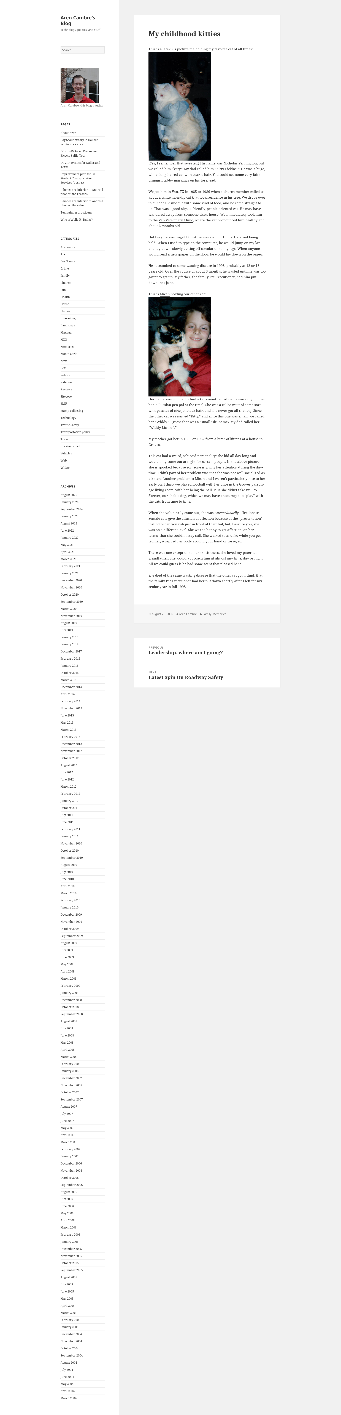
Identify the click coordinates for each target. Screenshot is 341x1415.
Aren (64, 254)
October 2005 (70, 1263)
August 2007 (69, 1106)
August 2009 (69, 943)
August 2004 (69, 1363)
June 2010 (67, 879)
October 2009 (70, 929)
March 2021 (69, 559)
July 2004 (67, 1370)
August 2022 (69, 523)
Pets (63, 368)
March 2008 (69, 1057)
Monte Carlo (69, 354)
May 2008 (67, 1042)
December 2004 (71, 1334)
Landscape (68, 325)
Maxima (66, 332)
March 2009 (69, 978)
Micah (165, 294)
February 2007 (70, 1149)
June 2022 (67, 530)
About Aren (68, 133)
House (65, 304)
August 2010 (69, 865)
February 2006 (70, 1235)
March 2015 (69, 680)
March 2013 (69, 730)
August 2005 (69, 1277)
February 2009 (70, 986)
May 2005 (67, 1299)
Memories (67, 347)
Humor (65, 311)
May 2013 (67, 722)
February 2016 (70, 658)
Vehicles (66, 453)
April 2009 (68, 971)
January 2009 (70, 993)
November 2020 (71, 587)
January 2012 (70, 801)
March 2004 (69, 1398)
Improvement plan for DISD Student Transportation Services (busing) (80, 178)
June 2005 (67, 1291)
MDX (64, 340)
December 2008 (71, 1000)
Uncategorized (70, 446)
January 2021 (70, 573)
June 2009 (67, 957)
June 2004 (67, 1377)
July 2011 (67, 815)
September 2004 (72, 1355)
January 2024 (70, 516)
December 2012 (71, 744)
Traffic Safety (70, 425)
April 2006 (68, 1220)
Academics (68, 247)
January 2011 (70, 836)
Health (65, 297)
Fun (63, 290)
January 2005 (70, 1327)
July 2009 (67, 950)
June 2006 (67, 1206)
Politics (65, 375)
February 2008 (70, 1064)
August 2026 (69, 495)
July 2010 (67, 872)
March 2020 (69, 609)
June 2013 (67, 715)
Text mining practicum (76, 212)
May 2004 (67, 1384)
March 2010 (69, 893)
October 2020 (70, 594)
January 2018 (70, 644)
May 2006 (67, 1213)
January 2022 (70, 538)
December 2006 (71, 1163)
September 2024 (72, 509)
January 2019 (70, 637)
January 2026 (70, 502)
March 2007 (69, 1142)
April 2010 (68, 886)
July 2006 (67, 1199)
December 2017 (71, 651)
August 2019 (69, 623)
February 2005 (70, 1320)
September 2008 (72, 1014)
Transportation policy (75, 432)
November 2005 (71, 1256)
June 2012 (67, 779)
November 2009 (71, 922)
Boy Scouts (68, 261)
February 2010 (70, 900)
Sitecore (66, 396)
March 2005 (69, 1313)
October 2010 (70, 850)
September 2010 (72, 858)
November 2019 (71, 616)
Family (65, 276)
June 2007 (67, 1121)
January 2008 (70, 1071)
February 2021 (70, 566)
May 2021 (67, 545)
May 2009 (67, 964)
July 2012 (67, 772)
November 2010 (71, 843)
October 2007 (70, 1092)
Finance (66, 283)
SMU (64, 404)
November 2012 (71, 751)
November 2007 (71, 1085)
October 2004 (70, 1348)
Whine (65, 468)
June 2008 (67, 1035)
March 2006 (69, 1227)
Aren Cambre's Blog (78, 20)
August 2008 (69, 1021)
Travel (65, 439)
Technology (68, 418)
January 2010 (70, 907)
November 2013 (71, 708)
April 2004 (68, 1391)
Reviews (66, 389)
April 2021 (68, 552)
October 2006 (70, 1178)
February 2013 (70, 737)
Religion (66, 382)
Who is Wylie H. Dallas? (77, 220)
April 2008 (68, 1050)
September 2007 (72, 1099)
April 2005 (68, 1306)
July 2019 (67, 630)
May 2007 (67, 1128)
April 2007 (68, 1135)
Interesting (68, 318)
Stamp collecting (72, 411)
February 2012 (70, 794)
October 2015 (70, 673)
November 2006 (71, 1170)
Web (64, 460)
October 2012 (70, 758)
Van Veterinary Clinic (176, 220)
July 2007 (67, 1114)
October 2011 (70, 808)
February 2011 (70, 829)
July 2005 (67, 1284)
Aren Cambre (188, 614)
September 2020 (72, 602)
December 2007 (71, 1078)
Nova (64, 361)
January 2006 (70, 1242)
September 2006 (72, 1185)
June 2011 (67, 822)
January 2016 (70, 666)
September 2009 (72, 936)
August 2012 (69, 765)
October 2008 (70, 1007)
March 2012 (69, 786)
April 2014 (68, 694)
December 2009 (71, 914)
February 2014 (70, 701)
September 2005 (72, 1270)
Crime (65, 268)
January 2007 (70, 1156)
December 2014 (71, 687)
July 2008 (67, 1028)
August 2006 (69, 1192)
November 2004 (71, 1341)
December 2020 (71, 580)
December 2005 (71, 1249)
